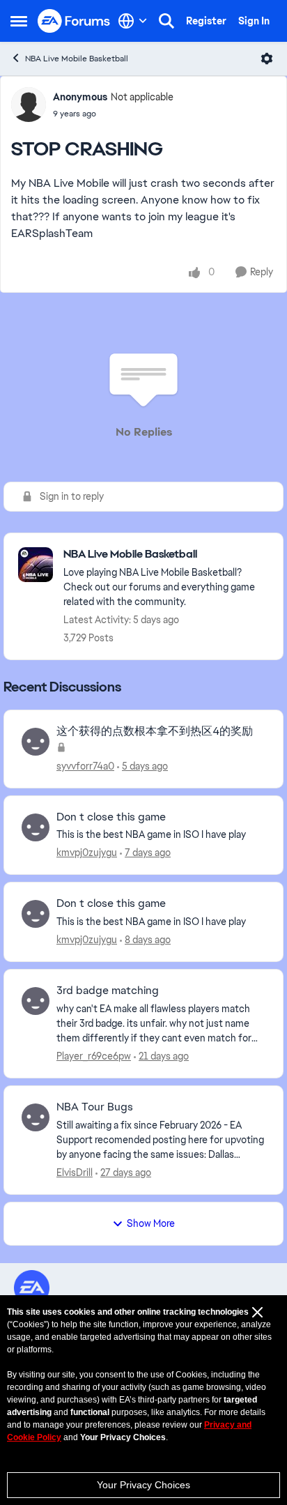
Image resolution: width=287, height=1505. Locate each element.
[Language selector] (132, 21)
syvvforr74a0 (85, 766)
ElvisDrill (74, 1172)
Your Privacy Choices (143, 1484)
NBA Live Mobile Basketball (76, 58)
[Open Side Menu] (18, 20)
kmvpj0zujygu (86, 852)
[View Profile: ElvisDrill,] (35, 1117)
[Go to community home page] (74, 21)
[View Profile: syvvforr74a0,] (35, 742)
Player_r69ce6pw (93, 1056)
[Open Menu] (267, 58)
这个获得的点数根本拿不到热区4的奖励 (154, 731)
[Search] (166, 21)
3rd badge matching (107, 991)
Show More (151, 1223)
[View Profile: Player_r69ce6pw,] (35, 1001)
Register (206, 21)
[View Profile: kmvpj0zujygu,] (35, 827)
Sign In (254, 21)
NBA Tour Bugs (94, 1107)
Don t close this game (111, 817)
